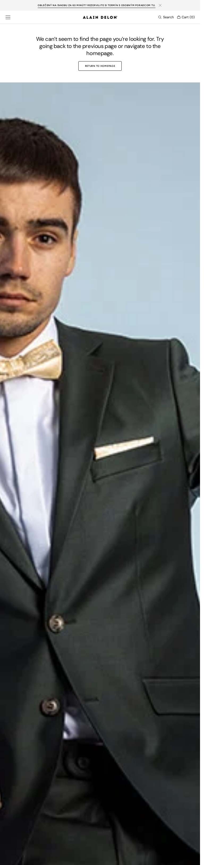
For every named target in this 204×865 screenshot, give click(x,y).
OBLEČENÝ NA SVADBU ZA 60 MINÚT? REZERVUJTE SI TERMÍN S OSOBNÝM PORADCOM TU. (96, 5)
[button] (8, 17)
